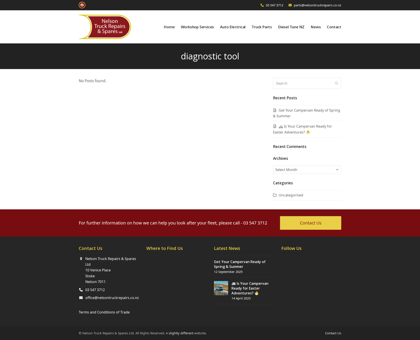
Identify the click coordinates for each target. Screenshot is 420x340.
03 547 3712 (274, 5)
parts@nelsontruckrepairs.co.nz (317, 5)
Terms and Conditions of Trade (104, 312)
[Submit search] (336, 83)
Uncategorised (291, 195)
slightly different (181, 333)
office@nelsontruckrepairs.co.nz (112, 297)
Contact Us (333, 333)
